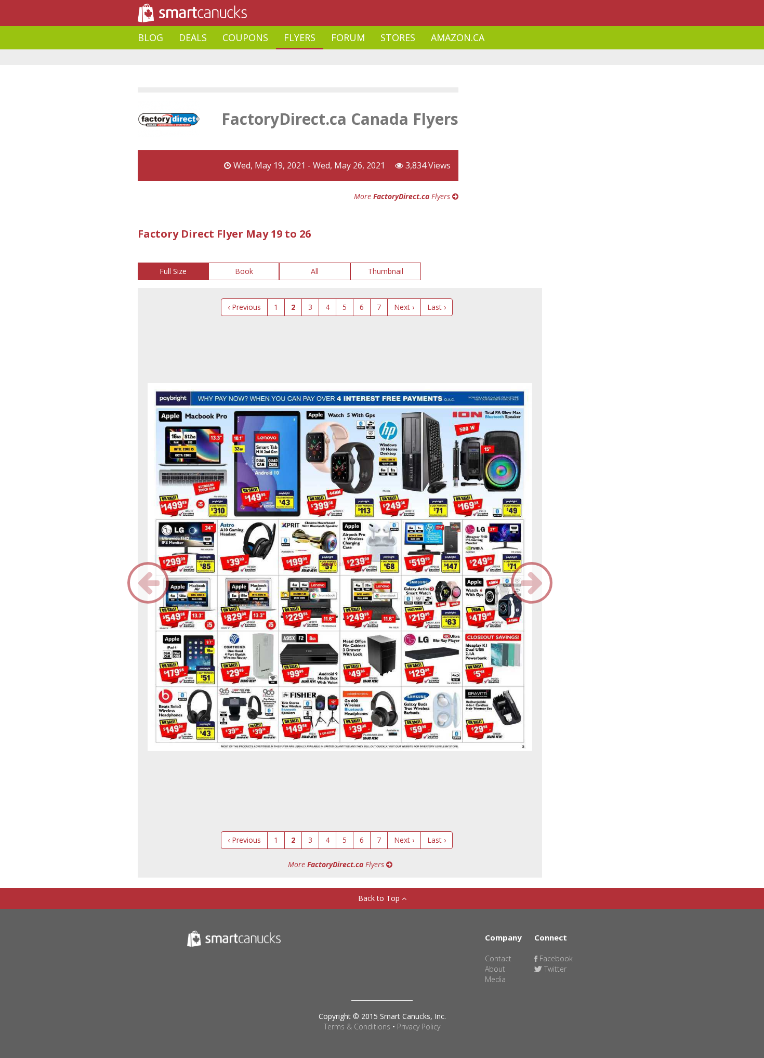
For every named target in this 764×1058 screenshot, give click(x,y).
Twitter (554, 969)
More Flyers (403, 196)
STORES (397, 37)
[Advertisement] (327, 57)
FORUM (348, 37)
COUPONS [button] (245, 37)
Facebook (555, 958)
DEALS (193, 37)
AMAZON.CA (457, 37)
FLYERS (299, 37)
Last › (436, 307)
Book (244, 271)
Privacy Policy (418, 1026)
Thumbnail (385, 271)
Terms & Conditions (357, 1026)
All (315, 271)
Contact (498, 958)
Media (495, 979)
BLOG (150, 37)
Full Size (173, 271)
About (495, 969)
